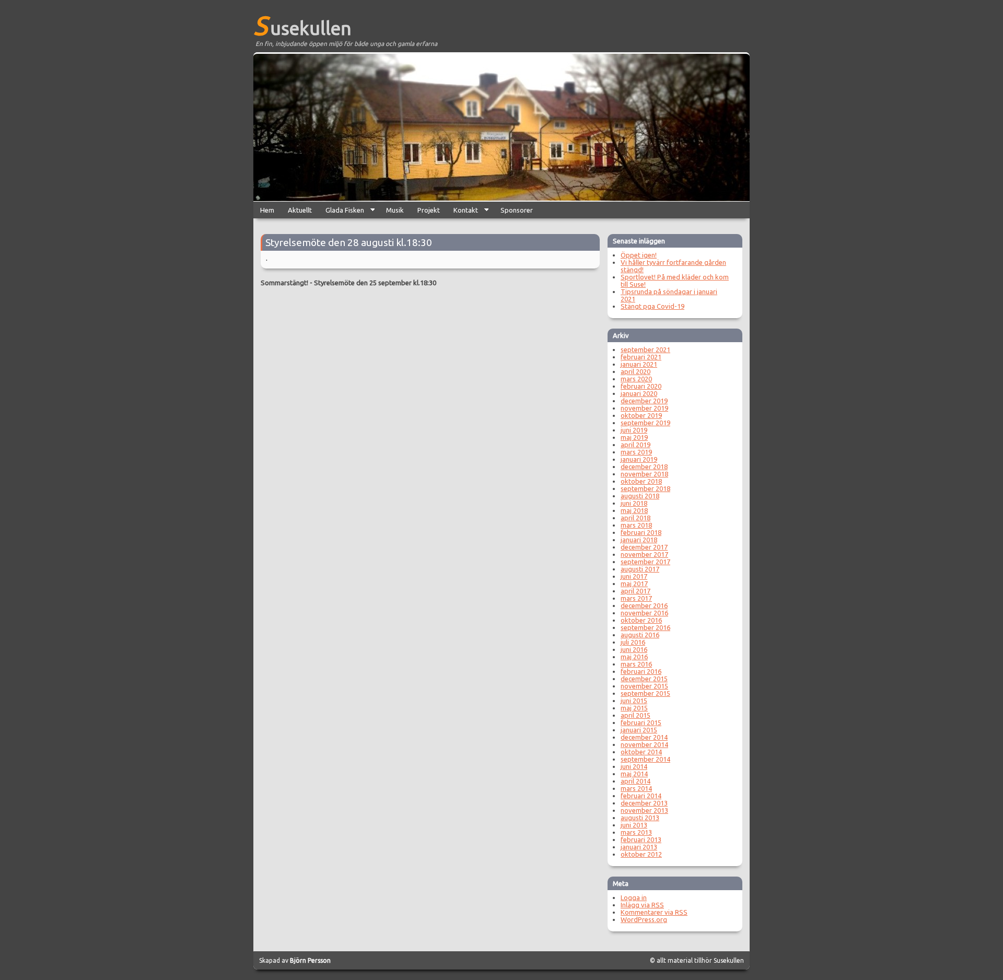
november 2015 (644, 686)
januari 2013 (639, 846)
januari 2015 (639, 729)
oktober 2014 (641, 751)
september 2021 (645, 349)
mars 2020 (636, 378)
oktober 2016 (641, 620)
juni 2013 (634, 825)
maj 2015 (634, 707)
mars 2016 (636, 664)
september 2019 (645, 422)
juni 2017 (634, 576)
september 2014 (645, 759)
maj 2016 (634, 656)
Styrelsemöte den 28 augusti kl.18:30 (348, 242)
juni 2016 (634, 649)
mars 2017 (636, 598)
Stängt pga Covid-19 (652, 306)
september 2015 (645, 693)
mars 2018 (636, 525)
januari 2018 (639, 539)
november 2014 (644, 744)
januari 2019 (639, 459)
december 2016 (644, 605)
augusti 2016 (640, 634)
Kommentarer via (654, 912)
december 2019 (644, 400)
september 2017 (645, 561)
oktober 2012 (641, 854)
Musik (395, 210)
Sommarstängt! (284, 282)
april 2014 (635, 781)
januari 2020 (639, 393)
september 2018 (645, 488)
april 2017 (635, 590)
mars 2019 (636, 452)
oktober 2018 (641, 481)
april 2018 (635, 517)
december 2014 (644, 737)
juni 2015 (634, 700)
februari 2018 (641, 532)
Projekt (428, 210)
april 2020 (635, 371)
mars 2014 (636, 788)
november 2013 (644, 810)
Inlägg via (642, 904)
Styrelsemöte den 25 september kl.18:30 (375, 282)
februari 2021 (641, 356)
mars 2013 (636, 832)
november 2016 (644, 612)
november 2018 (644, 473)
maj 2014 (634, 773)
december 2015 (644, 678)
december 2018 (644, 466)
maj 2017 (634, 583)
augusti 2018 (640, 495)
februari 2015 (641, 722)
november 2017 (644, 554)
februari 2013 (641, 839)
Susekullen (302, 25)
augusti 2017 (640, 569)
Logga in (634, 897)
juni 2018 (634, 503)
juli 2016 (633, 642)
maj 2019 (634, 437)
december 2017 (644, 547)
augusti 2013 (640, 817)
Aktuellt (300, 210)
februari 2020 (641, 386)
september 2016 (645, 627)
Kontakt (462, 212)
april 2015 (635, 715)
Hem (267, 210)
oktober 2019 (641, 415)
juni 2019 (634, 430)
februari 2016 (641, 671)
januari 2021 (639, 364)
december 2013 (644, 803)
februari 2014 (641, 795)
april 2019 (635, 444)
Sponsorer (516, 210)
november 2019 (644, 408)
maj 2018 (634, 510)
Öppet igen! (639, 255)
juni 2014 (634, 766)
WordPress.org (644, 919)
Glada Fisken (341, 212)
